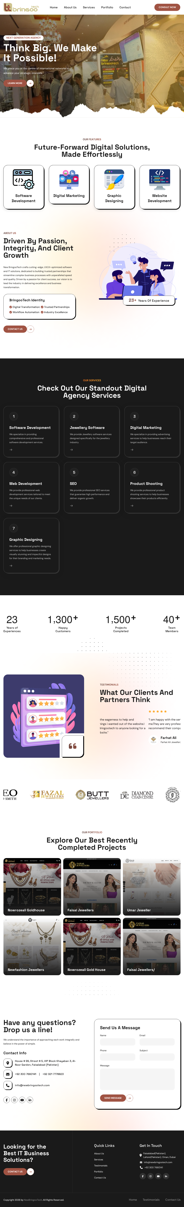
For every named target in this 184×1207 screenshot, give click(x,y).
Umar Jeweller (139, 915)
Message (104, 1070)
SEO (73, 488)
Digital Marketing (69, 200)
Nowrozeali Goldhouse (26, 915)
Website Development (160, 203)
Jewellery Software (87, 432)
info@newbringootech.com (32, 1089)
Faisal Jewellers (81, 915)
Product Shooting (146, 488)
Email (142, 1040)
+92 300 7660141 (25, 1078)
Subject (144, 1055)
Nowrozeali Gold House (87, 974)
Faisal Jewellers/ (141, 974)
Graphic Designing (114, 203)
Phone (103, 1055)
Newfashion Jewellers (26, 974)
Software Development (24, 203)
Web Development (25, 488)
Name (103, 1040)
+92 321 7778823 (53, 1078)
